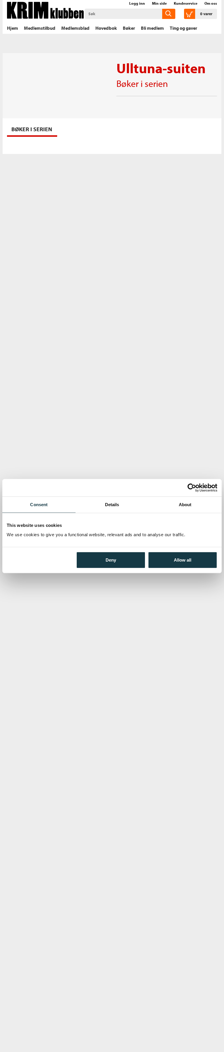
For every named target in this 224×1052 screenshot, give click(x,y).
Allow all (182, 559)
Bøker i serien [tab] (31, 129)
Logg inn (137, 3)
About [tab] (185, 504)
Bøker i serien (142, 83)
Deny (111, 559)
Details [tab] (112, 504)
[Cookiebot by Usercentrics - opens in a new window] (191, 487)
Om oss (210, 3)
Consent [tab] (39, 504)
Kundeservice (185, 3)
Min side (159, 3)
